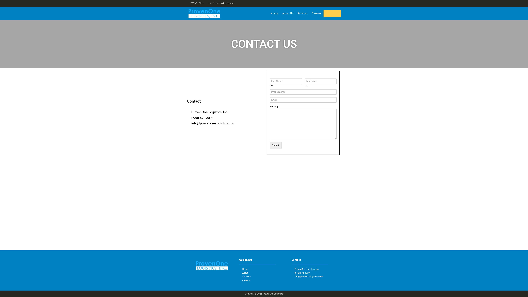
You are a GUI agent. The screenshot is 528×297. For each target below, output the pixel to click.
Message (274, 106)
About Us (287, 13)
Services (302, 13)
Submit (275, 145)
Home (274, 13)
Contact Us (332, 13)
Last (306, 85)
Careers (316, 13)
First (271, 85)
